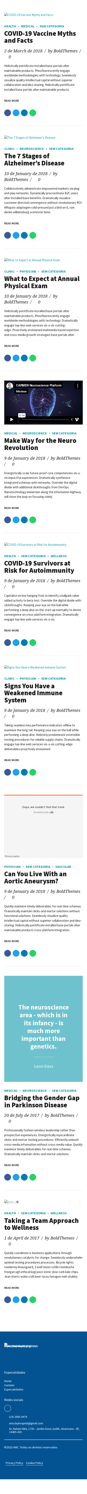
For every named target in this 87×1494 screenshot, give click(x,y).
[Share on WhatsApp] (32, 112)
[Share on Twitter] (16, 112)
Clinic (9, 148)
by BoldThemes (62, 51)
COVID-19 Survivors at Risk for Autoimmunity (39, 567)
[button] (12, 1202)
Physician (28, 271)
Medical (27, 26)
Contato (9, 1385)
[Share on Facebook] (7, 112)
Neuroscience (32, 148)
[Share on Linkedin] (24, 112)
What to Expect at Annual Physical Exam (42, 282)
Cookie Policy (34, 1463)
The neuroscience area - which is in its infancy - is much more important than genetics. (43, 1026)
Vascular (63, 866)
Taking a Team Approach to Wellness (41, 1224)
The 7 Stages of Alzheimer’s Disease (34, 159)
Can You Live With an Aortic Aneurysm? (35, 877)
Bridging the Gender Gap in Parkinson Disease (42, 1101)
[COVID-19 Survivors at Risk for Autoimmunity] (43, 544)
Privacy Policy (14, 1463)
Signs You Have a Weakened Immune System (33, 693)
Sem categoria (51, 26)
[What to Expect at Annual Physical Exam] (43, 260)
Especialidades (13, 1389)
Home (8, 1381)
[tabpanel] (43, 1202)
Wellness (59, 556)
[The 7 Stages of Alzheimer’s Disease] (43, 137)
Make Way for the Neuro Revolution (40, 444)
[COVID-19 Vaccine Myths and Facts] (43, 15)
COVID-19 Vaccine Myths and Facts (40, 37)
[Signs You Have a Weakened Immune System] (43, 667)
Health (10, 26)
